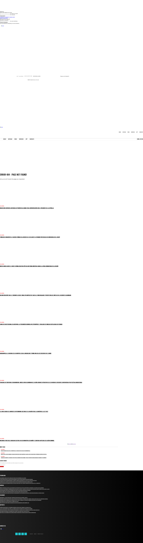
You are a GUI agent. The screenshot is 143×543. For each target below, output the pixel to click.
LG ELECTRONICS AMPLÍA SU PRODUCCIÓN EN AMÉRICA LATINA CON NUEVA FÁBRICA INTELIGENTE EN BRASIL (16, 479)
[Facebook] (16, 534)
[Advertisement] (71, 161)
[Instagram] (19, 534)
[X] (22, 534)
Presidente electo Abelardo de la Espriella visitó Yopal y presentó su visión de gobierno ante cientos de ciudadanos (20, 500)
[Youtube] (25, 534)
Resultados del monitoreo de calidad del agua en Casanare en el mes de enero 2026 (14, 502)
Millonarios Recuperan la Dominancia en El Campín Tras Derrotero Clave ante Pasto (14, 511)
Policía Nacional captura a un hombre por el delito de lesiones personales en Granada (15, 490)
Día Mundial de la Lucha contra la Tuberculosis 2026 (9, 501)
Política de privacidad (4, 18)
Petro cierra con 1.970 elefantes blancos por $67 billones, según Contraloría (13, 491)
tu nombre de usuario (14, 13)
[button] (64, 81)
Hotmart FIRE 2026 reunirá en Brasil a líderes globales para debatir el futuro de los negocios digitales (18, 480)
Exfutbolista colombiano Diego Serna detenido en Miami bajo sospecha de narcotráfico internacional (18, 512)
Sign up (1, 466)
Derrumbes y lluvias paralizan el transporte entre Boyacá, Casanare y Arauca (13, 497)
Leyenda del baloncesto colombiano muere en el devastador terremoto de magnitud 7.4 (15, 507)
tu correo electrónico (14, 21)
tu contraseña (12, 14)
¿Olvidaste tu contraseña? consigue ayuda (7, 17)
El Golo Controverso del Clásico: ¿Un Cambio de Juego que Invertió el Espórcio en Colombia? (16, 508)
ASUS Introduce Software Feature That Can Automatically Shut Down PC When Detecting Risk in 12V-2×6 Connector (20, 483)
